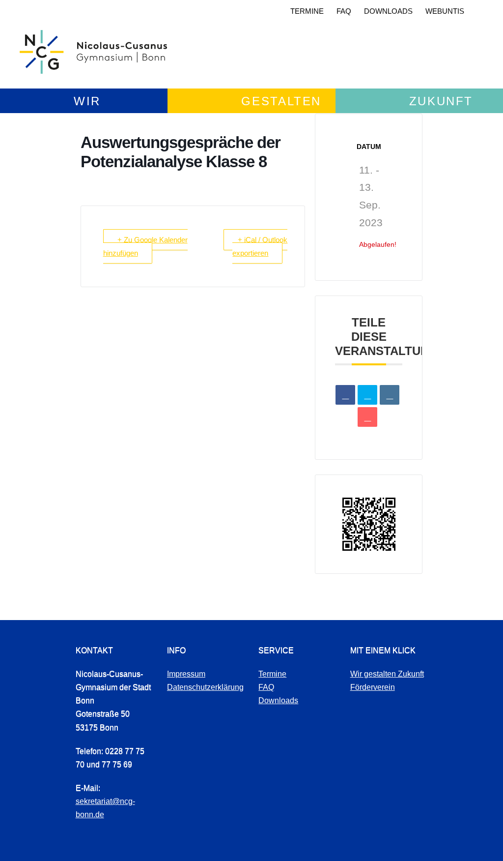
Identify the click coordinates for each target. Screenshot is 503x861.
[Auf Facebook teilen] (345, 395)
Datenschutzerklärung (205, 687)
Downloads (388, 11)
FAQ (343, 11)
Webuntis (444, 11)
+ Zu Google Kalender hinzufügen (145, 246)
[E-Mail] (367, 417)
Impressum (186, 674)
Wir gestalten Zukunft (387, 674)
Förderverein (372, 687)
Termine (307, 11)
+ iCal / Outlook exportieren (259, 246)
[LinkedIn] (389, 395)
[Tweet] (367, 395)
